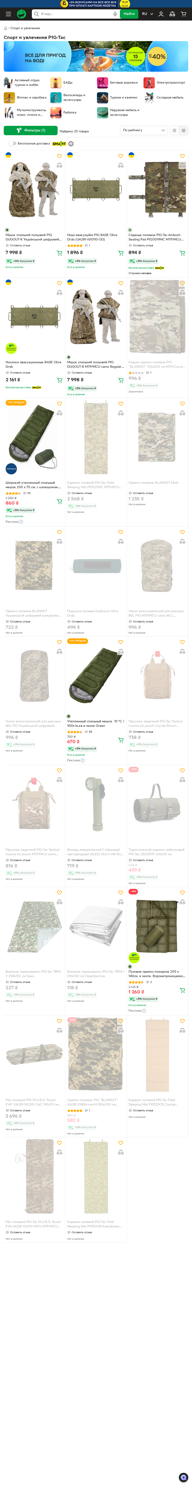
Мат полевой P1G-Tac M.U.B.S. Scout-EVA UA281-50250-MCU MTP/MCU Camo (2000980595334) (34, 1225)
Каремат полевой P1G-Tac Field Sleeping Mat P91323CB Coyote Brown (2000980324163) (152, 1103)
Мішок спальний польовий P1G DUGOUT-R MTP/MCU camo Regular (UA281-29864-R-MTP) (94, 365)
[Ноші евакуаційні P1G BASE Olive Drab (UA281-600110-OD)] (96, 189)
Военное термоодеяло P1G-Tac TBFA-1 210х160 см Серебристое (95, 974)
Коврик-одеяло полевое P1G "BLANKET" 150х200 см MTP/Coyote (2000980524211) (157, 365)
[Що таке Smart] (71, 143)
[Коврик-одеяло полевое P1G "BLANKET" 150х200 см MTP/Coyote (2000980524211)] (157, 316)
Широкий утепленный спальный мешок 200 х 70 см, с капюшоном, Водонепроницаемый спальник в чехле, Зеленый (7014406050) (32, 485)
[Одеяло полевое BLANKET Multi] (157, 437)
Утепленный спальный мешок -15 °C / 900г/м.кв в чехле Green (95, 724)
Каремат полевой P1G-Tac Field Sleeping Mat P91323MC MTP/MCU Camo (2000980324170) (93, 485)
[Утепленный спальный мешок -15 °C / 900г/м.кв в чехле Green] (96, 675)
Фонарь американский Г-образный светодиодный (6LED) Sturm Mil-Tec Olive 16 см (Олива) (94, 852)
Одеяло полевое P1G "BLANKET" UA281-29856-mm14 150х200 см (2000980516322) (92, 1103)
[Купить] (59, 253)
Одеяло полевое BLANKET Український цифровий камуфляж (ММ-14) (32, 614)
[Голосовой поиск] (115, 14)
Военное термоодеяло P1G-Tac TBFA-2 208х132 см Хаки (34, 974)
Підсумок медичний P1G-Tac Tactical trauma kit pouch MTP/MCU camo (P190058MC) (32, 852)
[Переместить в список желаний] (59, 156)
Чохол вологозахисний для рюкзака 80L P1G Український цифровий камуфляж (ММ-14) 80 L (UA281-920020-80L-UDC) (33, 724)
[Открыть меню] (8, 14)
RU (144, 14)
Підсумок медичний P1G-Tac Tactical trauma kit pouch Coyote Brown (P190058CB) (155, 724)
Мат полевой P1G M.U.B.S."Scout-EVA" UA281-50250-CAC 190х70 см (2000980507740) (32, 1103)
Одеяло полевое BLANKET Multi (153, 482)
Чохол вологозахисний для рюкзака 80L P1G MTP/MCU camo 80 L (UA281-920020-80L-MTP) (156, 614)
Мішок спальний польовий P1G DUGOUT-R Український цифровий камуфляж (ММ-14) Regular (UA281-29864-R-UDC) (33, 238)
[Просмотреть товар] (7, 230)
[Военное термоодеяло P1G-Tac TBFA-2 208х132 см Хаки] (34, 926)
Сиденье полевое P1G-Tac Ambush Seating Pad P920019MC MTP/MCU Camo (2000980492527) (155, 238)
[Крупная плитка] (174, 130)
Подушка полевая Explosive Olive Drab (92, 613)
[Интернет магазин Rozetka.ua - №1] (21, 14)
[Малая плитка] (183, 130)
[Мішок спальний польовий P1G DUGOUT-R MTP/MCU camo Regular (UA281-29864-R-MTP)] (96, 316)
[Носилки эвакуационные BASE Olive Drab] (34, 316)
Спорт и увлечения (25, 28)
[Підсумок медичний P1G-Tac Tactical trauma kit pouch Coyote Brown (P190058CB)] (157, 675)
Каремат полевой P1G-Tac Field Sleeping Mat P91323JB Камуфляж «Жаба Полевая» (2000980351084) (94, 1225)
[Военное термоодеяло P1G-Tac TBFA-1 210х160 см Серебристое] (96, 926)
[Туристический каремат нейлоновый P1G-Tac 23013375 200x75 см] (157, 804)
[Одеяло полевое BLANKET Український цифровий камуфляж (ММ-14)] (34, 565)
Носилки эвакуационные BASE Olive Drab (33, 364)
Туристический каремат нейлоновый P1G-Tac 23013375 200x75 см (157, 852)
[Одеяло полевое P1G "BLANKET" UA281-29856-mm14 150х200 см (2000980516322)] (96, 1054)
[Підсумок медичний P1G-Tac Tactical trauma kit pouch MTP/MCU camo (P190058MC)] (34, 804)
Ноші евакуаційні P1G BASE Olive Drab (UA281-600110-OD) (92, 237)
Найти (129, 14)
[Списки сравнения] (172, 14)
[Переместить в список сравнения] (59, 165)
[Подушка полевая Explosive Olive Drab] (96, 565)
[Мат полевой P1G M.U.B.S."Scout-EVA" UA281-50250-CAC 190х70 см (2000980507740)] (34, 1054)
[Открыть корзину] (183, 14)
